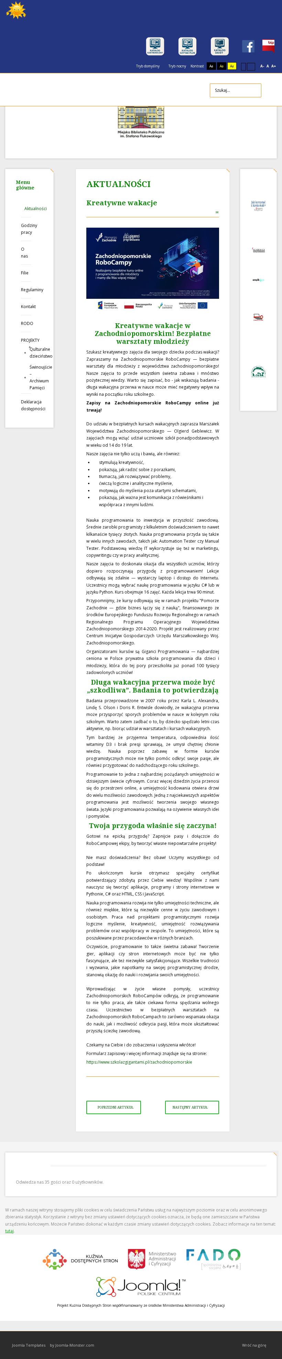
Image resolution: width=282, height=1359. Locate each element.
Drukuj (210, 212)
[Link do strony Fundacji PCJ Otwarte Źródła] (141, 1286)
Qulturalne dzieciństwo (30, 352)
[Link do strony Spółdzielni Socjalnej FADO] (213, 1258)
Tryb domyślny (147, 66)
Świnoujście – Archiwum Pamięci (30, 377)
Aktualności (27, 208)
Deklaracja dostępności (26, 405)
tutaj (9, 1231)
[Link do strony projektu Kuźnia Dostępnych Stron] (80, 1258)
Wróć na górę (254, 1345)
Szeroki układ (251, 66)
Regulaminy (26, 290)
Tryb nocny (176, 66)
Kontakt (26, 306)
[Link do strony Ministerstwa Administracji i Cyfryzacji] (152, 1258)
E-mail (217, 212)
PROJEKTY (26, 340)
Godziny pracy (26, 228)
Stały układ (243, 66)
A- (262, 66)
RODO (26, 323)
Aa (211, 66)
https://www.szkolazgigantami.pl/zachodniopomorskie (139, 1062)
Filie (25, 273)
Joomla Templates (28, 1345)
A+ (273, 66)
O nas (24, 252)
